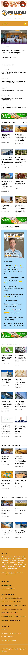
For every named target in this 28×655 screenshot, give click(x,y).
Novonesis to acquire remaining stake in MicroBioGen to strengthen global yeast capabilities (6, 429)
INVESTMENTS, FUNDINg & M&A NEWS (12, 497)
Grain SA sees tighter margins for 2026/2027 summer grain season (20, 160)
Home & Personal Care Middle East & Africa (13, 605)
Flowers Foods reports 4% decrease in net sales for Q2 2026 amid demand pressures (13, 82)
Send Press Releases (10, 19)
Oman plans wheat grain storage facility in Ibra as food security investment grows (7, 161)
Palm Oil (6, 296)
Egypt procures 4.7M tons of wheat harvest (6, 207)
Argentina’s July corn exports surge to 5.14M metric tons (12, 98)
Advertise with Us (20, 19)
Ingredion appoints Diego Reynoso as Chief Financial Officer (13, 72)
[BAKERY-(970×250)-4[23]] (14, 6)
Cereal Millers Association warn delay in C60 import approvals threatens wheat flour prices (20, 208)
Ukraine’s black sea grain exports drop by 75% (20, 482)
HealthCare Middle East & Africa (10, 620)
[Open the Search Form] (25, 24)
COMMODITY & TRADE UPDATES (10, 445)
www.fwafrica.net (11, 574)
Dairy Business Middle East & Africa (11, 602)
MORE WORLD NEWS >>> (8, 57)
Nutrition (12, 310)
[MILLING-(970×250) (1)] (14, 118)
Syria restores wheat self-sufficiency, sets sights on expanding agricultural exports (20, 137)
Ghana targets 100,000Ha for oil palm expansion (20, 183)
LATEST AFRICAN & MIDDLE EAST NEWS (12, 122)
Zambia (9, 267)
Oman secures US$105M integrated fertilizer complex (12, 51)
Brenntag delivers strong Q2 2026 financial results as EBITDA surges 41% (20, 404)
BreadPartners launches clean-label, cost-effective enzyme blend (20, 382)
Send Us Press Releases (8, 589)
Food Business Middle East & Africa (11, 609)
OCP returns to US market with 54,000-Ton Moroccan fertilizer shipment (6, 185)
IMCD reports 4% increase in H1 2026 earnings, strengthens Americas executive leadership (7, 404)
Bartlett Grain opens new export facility (12, 90)
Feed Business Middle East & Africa (11, 598)
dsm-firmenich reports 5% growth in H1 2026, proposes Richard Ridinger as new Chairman (20, 359)
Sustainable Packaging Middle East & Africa (13, 616)
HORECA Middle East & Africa (9, 613)
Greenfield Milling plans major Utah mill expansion (6, 381)
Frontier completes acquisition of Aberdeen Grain (13, 108)
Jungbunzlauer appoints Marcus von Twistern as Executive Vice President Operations (20, 429)
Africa (21, 267)
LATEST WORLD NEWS (7, 65)
